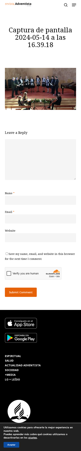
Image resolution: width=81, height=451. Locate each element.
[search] (65, 5)
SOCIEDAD (12, 370)
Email (9, 212)
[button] (74, 5)
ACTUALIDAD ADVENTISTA (23, 365)
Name (10, 193)
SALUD (9, 360)
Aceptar (11, 444)
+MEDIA (10, 374)
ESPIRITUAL (13, 356)
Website (10, 230)
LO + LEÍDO (12, 379)
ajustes (32, 437)
